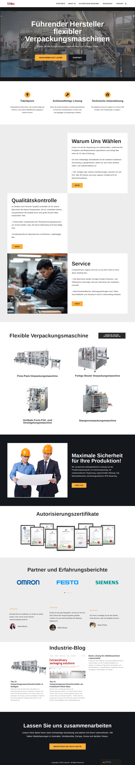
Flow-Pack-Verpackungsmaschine (37, 376)
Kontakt (120, 3)
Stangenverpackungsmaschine (97, 420)
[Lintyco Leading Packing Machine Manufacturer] (11, 3)
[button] (99, 3)
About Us (72, 3)
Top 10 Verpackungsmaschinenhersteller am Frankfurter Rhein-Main (66, 684)
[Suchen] (126, 3)
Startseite (60, 3)
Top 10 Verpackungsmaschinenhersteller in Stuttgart (27, 684)
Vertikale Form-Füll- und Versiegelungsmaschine (37, 421)
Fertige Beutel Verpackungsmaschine (97, 375)
